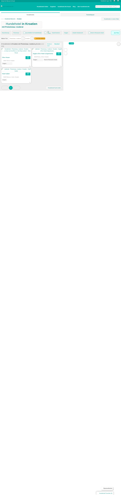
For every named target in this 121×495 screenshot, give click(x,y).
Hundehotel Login (104, 1)
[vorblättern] (27, 52)
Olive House (6, 57)
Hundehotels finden (42, 6)
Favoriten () (105, 493)
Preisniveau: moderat (15, 38)
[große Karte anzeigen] (65, 49)
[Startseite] (2, 19)
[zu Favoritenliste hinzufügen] (3, 50)
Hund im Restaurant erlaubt (97, 32)
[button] (4, 88)
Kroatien (27, 38)
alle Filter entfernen (40, 38)
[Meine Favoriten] (92, 6)
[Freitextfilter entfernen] (115, 6)
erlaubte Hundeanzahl (78, 32)
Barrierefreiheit (107, 488)
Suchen (118, 6)
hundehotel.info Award (64, 6)
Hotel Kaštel (6, 74)
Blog (74, 6)
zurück (72, 43)
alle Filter (116, 33)
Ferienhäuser (90, 15)
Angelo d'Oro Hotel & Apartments (43, 53)
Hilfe (111, 1)
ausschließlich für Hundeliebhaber (34, 32)
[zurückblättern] (5, 52)
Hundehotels (30, 15)
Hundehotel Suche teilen (54, 88)
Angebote (53, 6)
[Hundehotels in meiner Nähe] (65, 53)
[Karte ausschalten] (118, 44)
